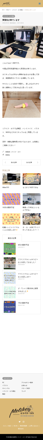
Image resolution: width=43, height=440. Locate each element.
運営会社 (21, 429)
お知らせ (24, 385)
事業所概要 (23, 426)
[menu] (39, 3)
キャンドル (6, 388)
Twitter (19, 421)
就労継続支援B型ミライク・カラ (16, 437)
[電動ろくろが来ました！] (12, 162)
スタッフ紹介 (26, 388)
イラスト (5, 385)
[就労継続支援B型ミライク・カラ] (6, 4)
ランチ (24, 391)
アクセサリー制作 (27, 382)
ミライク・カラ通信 (8, 16)
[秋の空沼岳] (31, 162)
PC (3, 382)
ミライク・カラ (16, 152)
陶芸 (3, 394)
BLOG (16, 426)
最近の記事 (12, 238)
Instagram (23, 421)
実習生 (7, 155)
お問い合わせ (33, 426)
